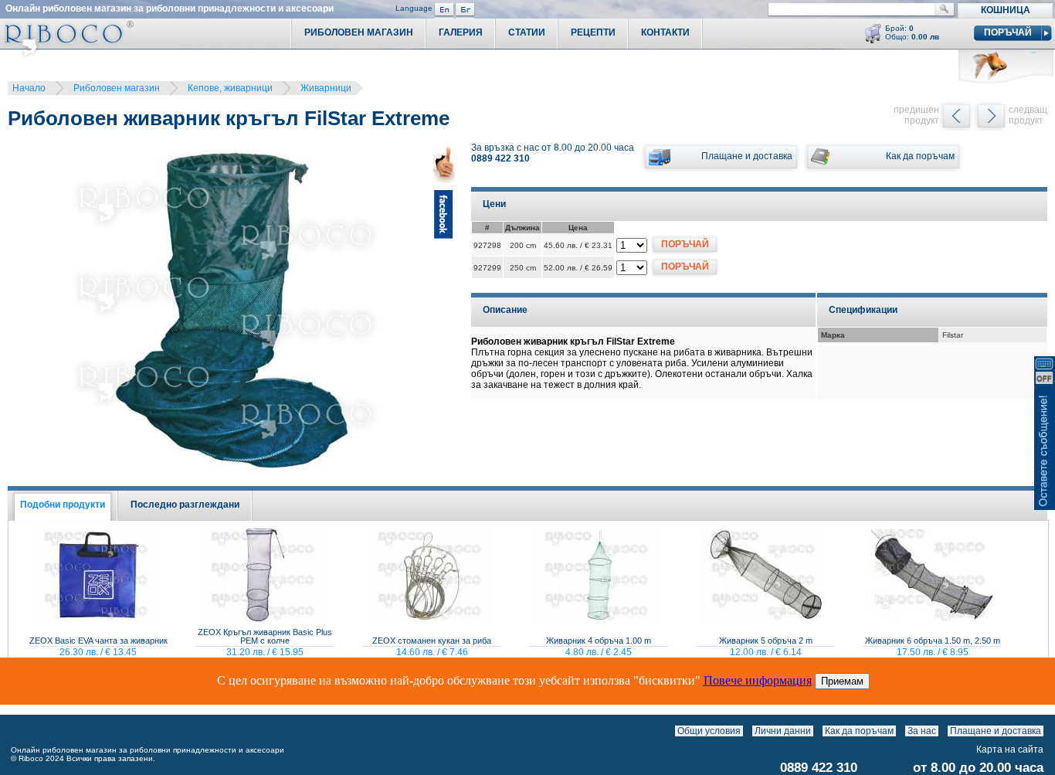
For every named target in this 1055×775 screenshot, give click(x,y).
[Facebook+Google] (444, 312)
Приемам (842, 681)
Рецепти (593, 32)
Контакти (665, 32)
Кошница (1005, 10)
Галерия (461, 32)
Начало (29, 88)
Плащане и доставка (995, 731)
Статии (526, 32)
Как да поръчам (859, 731)
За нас (921, 731)
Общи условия (709, 731)
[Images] (1046, 731)
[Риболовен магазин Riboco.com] (67, 53)
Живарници (325, 88)
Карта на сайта (1009, 749)
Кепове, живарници (230, 88)
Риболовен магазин (116, 88)
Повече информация (758, 680)
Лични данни (783, 731)
